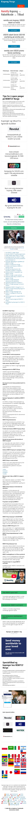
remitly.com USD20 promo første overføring (14, 52)
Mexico (5, 798)
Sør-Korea (22, 800)
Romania (21, 795)
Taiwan (5, 801)
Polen (21, 794)
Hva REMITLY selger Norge (12, 252)
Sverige (17, 803)
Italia (12, 797)
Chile (10, 798)
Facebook (5, 471)
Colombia (16, 798)
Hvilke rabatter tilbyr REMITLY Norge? (15, 255)
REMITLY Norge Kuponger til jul (13, 291)
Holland (14, 795)
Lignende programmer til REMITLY (14, 282)
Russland (24, 803)
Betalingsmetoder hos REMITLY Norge (15, 257)
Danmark (5, 803)
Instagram (5, 472)
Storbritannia (14, 794)
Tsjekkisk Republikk (20, 797)
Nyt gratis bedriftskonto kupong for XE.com (14, 207)
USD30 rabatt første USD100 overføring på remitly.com (14, 36)
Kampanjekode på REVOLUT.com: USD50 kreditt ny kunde (14, 137)
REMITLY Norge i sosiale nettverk (14, 275)
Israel (18, 801)
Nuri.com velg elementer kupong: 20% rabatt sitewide (14, 190)
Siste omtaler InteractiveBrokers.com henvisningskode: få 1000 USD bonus (14, 155)
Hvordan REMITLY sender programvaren (15, 254)
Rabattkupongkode (14, 804)
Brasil (10, 800)
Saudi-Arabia (12, 801)
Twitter (4, 469)
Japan (15, 800)
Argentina (23, 798)
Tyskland (8, 795)
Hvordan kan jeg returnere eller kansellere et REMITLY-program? (13, 269)
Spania (7, 794)
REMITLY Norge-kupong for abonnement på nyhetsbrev (12, 280)
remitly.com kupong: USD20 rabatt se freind (14, 21)
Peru (5, 800)
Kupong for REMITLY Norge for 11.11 (15, 287)
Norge (24, 801)
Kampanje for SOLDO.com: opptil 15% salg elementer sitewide (14, 173)
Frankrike (6, 797)
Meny (21, 6)
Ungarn (11, 803)
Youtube (5, 474)
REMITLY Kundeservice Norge (13, 264)
